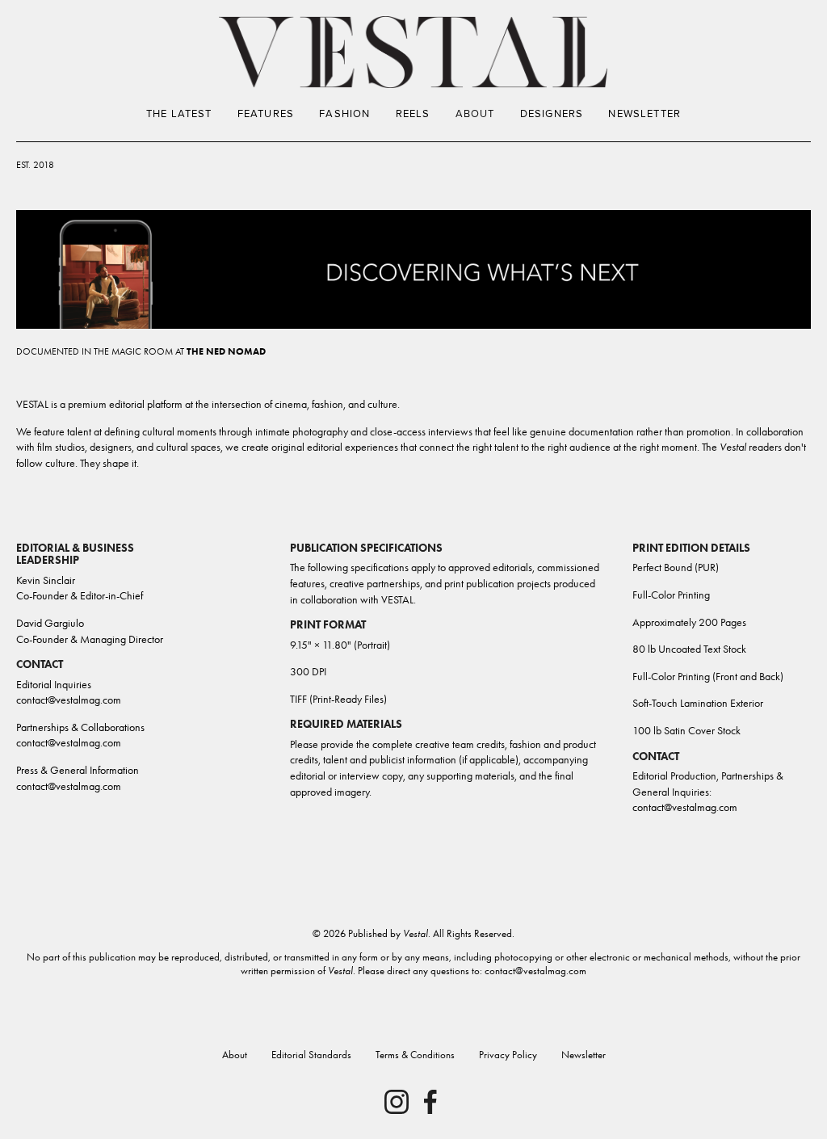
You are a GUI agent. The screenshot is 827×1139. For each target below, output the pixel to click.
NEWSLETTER (644, 113)
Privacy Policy (506, 1055)
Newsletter (583, 1055)
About (234, 1055)
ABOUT (475, 113)
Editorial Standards (311, 1055)
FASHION (344, 113)
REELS (413, 113)
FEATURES (265, 113)
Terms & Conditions (415, 1055)
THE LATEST (179, 113)
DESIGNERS (552, 113)
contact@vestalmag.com (684, 807)
